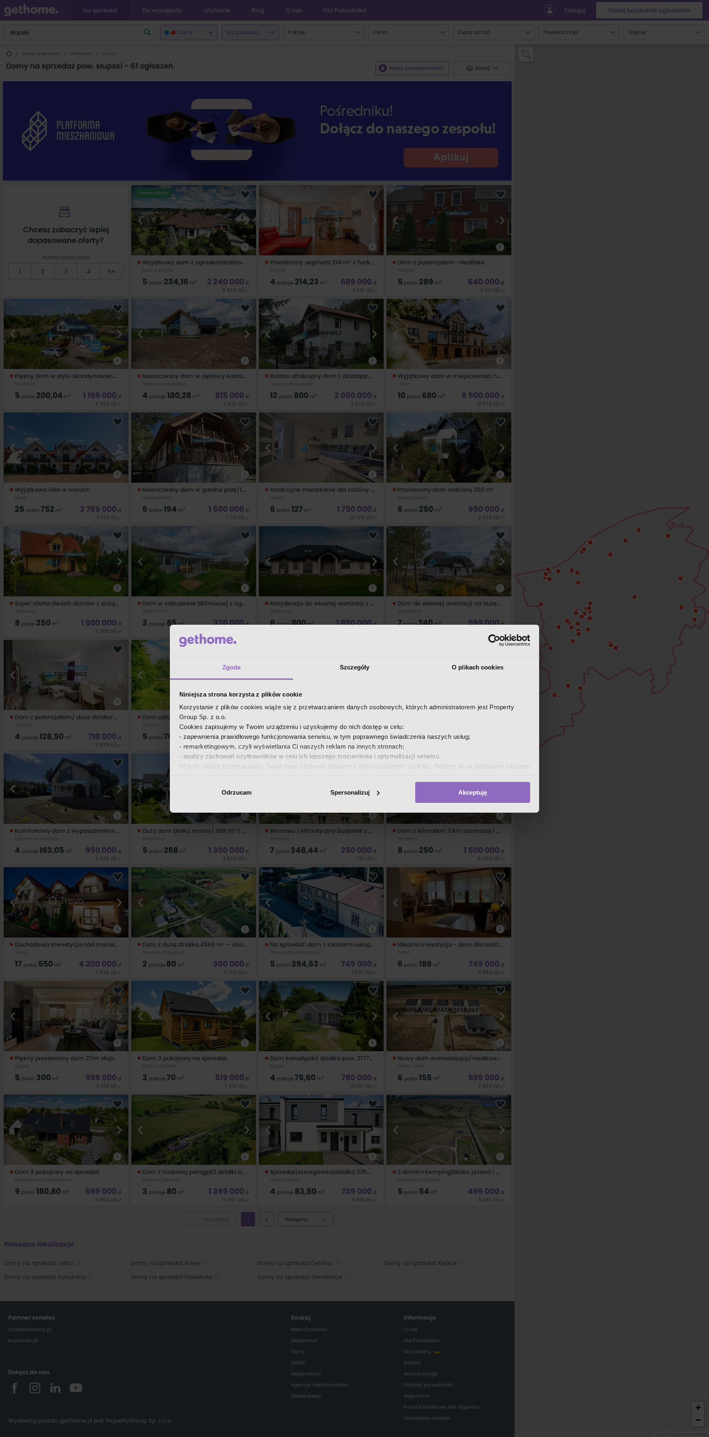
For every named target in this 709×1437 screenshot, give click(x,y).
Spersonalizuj (350, 792)
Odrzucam (237, 792)
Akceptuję (472, 792)
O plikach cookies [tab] (477, 667)
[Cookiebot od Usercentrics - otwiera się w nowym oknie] (494, 640)
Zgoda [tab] (231, 667)
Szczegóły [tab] (355, 667)
